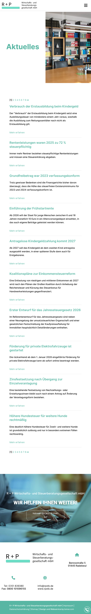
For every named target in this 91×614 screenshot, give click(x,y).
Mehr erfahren (17, 132)
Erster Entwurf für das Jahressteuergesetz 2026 (45, 310)
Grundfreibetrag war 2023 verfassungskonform (44, 176)
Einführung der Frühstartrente (31, 208)
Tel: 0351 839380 (14, 585)
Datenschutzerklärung (19, 609)
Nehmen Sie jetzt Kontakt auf (45, 515)
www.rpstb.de (45, 588)
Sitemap (34, 609)
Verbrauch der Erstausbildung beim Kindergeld (43, 106)
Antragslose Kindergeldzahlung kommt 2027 (42, 241)
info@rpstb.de (45, 585)
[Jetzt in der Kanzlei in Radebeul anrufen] (87, 610)
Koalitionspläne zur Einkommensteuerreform (42, 274)
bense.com (69, 609)
